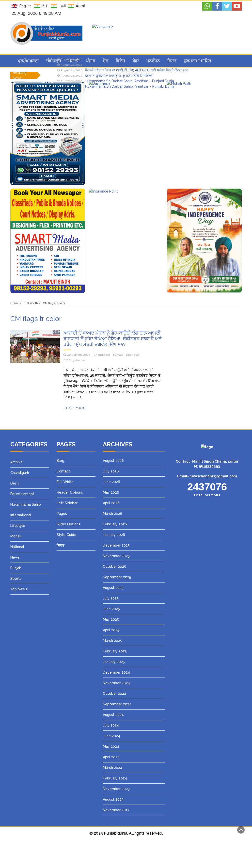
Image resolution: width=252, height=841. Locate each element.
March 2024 (112, 768)
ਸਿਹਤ (171, 60)
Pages (62, 514)
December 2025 (116, 545)
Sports (15, 579)
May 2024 (111, 746)
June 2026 (111, 482)
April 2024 (111, 757)
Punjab (118, 354)
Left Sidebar (67, 503)
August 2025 (113, 588)
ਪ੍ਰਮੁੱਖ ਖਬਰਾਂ (28, 60)
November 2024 (116, 683)
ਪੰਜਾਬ (90, 60)
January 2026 (114, 535)
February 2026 (115, 524)
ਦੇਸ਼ (105, 60)
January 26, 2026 (78, 354)
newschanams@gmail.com (213, 476)
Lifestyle (17, 526)
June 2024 (111, 736)
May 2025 (111, 619)
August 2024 (113, 715)
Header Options (70, 492)
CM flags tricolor (74, 360)
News (15, 557)
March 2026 (112, 514)
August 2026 (113, 461)
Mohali (15, 536)
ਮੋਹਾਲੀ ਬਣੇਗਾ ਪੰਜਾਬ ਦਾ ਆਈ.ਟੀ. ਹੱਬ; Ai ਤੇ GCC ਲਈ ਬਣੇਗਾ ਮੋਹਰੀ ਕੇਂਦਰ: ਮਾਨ (137, 70)
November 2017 (116, 810)
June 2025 (111, 609)
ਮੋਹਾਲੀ (73, 60)
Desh (14, 483)
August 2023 (113, 799)
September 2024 (117, 704)
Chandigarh (102, 354)
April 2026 (111, 503)
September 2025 (117, 577)
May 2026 (111, 492)
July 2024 (111, 725)
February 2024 (115, 778)
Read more (75, 408)
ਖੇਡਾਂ (135, 60)
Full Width (65, 482)
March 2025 (112, 641)
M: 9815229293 (207, 466)
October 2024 (114, 693)
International (20, 515)
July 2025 (111, 598)
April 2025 (111, 630)
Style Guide (66, 535)
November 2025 (116, 556)
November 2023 (116, 789)
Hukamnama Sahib (25, 504)
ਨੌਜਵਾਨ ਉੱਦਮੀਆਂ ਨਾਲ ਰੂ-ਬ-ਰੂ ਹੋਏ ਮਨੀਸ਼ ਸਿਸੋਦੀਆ (119, 76)
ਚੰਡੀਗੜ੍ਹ (53, 60)
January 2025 (114, 662)
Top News (132, 354)
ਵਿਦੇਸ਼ (120, 60)
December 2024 (116, 672)
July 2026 (111, 471)
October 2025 (114, 566)
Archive (16, 462)
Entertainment (22, 494)
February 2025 (115, 651)
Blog (60, 461)
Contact (63, 471)
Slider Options (68, 524)
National (17, 547)
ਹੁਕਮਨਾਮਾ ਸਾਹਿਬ (197, 60)
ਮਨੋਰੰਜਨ (153, 60)
